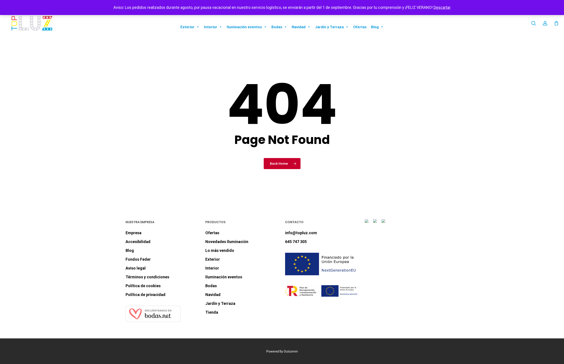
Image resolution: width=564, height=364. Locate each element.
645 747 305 (296, 241)
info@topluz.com (301, 232)
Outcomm (291, 351)
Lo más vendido (219, 250)
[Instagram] (375, 223)
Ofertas (360, 27)
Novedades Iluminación (226, 241)
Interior (210, 27)
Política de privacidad (145, 294)
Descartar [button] (442, 7)
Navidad (299, 27)
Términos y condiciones (147, 277)
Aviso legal (136, 268)
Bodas (276, 27)
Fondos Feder (138, 259)
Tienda (211, 312)
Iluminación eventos (244, 27)
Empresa (133, 232)
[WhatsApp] (384, 223)
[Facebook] (367, 223)
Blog (375, 27)
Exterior (187, 27)
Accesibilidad (138, 241)
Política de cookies (143, 285)
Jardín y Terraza (329, 27)
